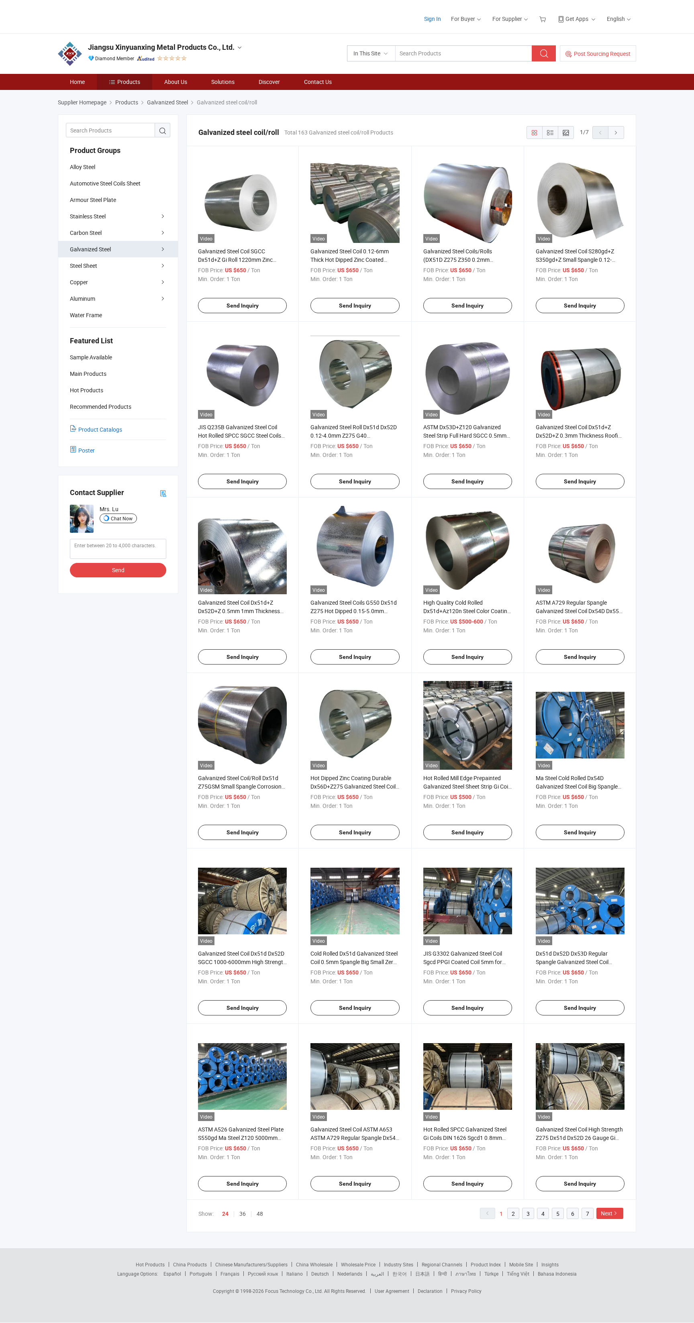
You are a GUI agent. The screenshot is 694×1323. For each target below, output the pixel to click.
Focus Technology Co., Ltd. (294, 1291)
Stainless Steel (88, 216)
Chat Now (122, 518)
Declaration (430, 1291)
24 (225, 1214)
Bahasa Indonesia (557, 1273)
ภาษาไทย (465, 1273)
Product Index (486, 1264)
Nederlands (349, 1273)
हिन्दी (442, 1273)
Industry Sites (398, 1264)
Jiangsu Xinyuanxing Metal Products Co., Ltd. (161, 47)
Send (118, 570)
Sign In (432, 18)
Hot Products (150, 1264)
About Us (175, 82)
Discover (269, 82)
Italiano (294, 1273)
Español (172, 1273)
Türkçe (491, 1273)
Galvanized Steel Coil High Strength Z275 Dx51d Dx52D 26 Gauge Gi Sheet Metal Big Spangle (579, 1137)
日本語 (422, 1273)
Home (77, 82)
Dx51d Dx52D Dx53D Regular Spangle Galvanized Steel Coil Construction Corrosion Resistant (577, 962)
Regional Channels (442, 1264)
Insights (550, 1264)
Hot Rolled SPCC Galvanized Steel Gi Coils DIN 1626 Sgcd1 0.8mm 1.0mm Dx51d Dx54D (464, 1137)
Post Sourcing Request (602, 53)
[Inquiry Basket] (543, 18)
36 (242, 1213)
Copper (79, 282)
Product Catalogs (100, 429)
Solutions (223, 82)
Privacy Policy (466, 1291)
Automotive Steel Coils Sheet (105, 183)
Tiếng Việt (518, 1273)
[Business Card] (163, 492)
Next (606, 1213)
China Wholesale (314, 1264)
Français (229, 1273)
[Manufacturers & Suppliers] (109, 15)
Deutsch (320, 1273)
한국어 (399, 1273)
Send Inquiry (243, 305)
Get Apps (577, 18)
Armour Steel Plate (93, 200)
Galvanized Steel (90, 249)
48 (260, 1213)
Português (201, 1273)
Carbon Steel (86, 232)
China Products (190, 1264)
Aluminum (82, 298)
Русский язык (263, 1273)
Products (128, 82)
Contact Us (318, 82)
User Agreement (392, 1291)
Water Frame (86, 315)
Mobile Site (521, 1264)
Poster (86, 450)
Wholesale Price (358, 1264)
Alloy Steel (82, 167)
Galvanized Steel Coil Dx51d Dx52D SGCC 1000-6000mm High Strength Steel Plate (242, 962)
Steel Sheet (83, 265)
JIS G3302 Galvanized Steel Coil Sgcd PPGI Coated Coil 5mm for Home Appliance (462, 962)
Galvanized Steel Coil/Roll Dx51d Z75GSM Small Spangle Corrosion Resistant (240, 786)
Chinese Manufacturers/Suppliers (251, 1264)
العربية (377, 1273)
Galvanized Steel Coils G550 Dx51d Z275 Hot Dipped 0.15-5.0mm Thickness (353, 611)
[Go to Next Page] (616, 132)
